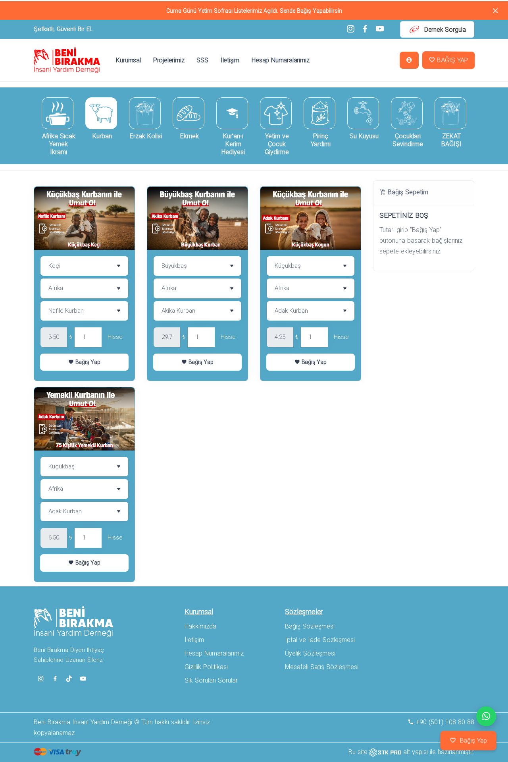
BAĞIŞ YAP (451, 60)
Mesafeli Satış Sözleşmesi (321, 667)
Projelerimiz (169, 60)
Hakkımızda (200, 626)
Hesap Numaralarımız (280, 60)
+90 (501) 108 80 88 (444, 722)
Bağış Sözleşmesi (310, 626)
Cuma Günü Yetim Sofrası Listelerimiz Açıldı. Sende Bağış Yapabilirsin (254, 11)
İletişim (230, 60)
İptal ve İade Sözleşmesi (320, 640)
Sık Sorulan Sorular (211, 680)
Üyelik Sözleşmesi (310, 653)
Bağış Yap (87, 362)
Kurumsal (128, 60)
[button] (409, 60)
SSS (202, 60)
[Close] (495, 10)
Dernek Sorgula (445, 29)
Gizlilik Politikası (206, 667)
